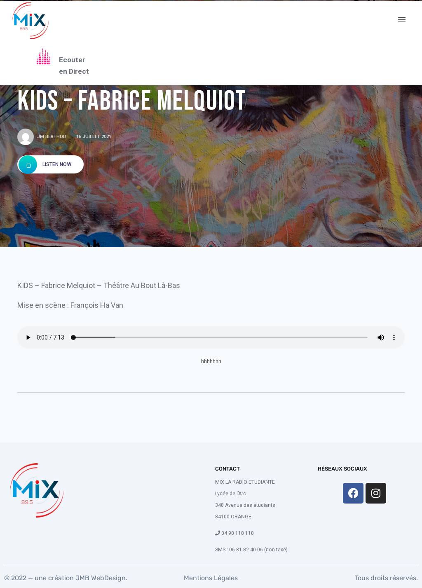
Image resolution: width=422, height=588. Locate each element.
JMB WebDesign (100, 578)
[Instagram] (376, 493)
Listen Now (56, 164)
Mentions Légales (211, 578)
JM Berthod (51, 136)
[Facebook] (353, 493)
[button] (402, 20)
